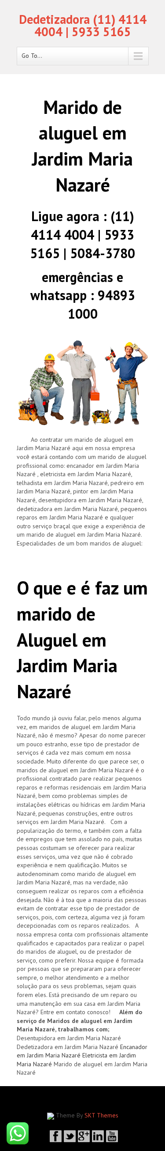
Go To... (32, 56)
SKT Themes (101, 1115)
